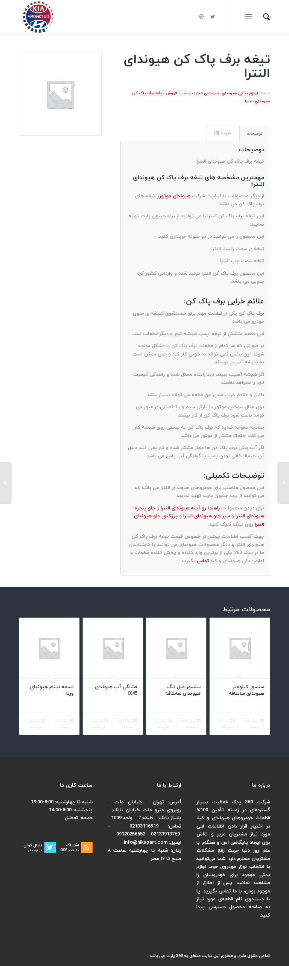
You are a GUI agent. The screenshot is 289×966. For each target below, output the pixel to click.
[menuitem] (263, 17)
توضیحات (254, 133)
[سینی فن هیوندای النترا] (283, 483)
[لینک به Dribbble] (201, 17)
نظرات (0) (222, 133)
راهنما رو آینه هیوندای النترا (190, 508)
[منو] (250, 17)
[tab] (254, 133)
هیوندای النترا (206, 93)
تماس (203, 561)
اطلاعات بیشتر (252, 724)
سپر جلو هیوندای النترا (206, 516)
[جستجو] (263, 17)
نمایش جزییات (225, 724)
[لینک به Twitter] (212, 17)
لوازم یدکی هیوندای (240, 93)
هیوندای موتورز (173, 196)
